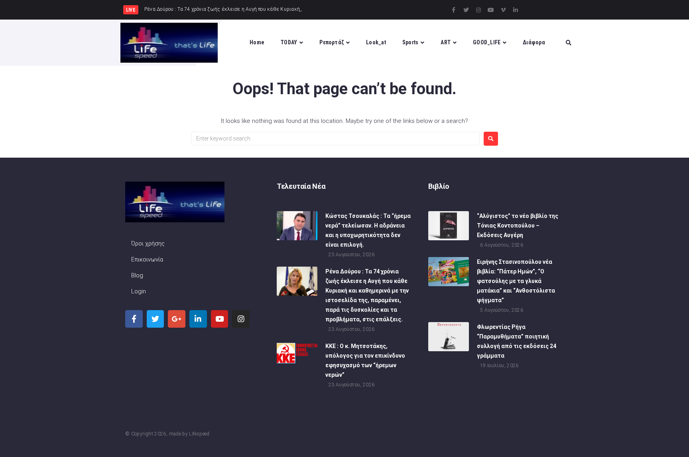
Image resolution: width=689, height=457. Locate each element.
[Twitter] (466, 10)
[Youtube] (491, 10)
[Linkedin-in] (515, 10)
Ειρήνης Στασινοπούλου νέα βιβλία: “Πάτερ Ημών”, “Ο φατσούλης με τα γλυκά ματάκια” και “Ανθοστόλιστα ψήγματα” (516, 281)
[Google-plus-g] (176, 319)
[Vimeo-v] (503, 10)
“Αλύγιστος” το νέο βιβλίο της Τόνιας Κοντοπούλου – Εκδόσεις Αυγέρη (517, 225)
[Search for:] (335, 138)
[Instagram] (478, 10)
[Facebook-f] (454, 10)
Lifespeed (199, 434)
